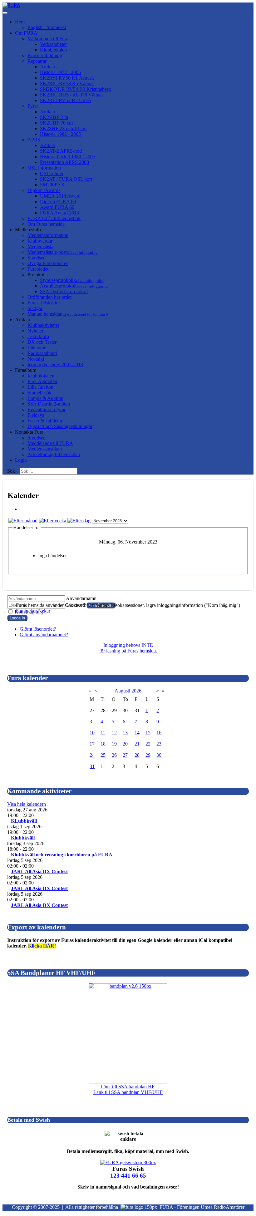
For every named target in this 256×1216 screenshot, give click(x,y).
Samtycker (26, 610)
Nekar (44, 610)
